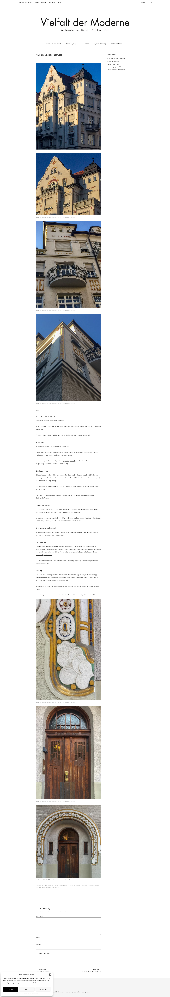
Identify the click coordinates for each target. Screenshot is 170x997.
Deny (27, 989)
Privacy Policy (27, 993)
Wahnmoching (58, 561)
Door (81, 885)
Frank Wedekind (64, 509)
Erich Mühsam (88, 509)
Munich (65, 885)
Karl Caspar (56, 435)
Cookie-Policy (19, 993)
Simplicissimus (75, 532)
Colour (77, 885)
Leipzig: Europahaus (42, 970)
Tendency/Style (71, 44)
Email (38, 944)
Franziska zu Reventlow (88, 885)
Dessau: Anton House (113, 61)
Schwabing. (39, 429)
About (59, 2)
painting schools (69, 461)
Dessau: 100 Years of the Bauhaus (116, 70)
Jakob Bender (97, 885)
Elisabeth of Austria (80, 475)
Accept (10, 989)
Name (38, 937)
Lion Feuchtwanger (76, 509)
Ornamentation (45, 887)
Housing (61, 885)
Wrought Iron (56, 887)
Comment (40, 916)
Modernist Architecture (25, 2)
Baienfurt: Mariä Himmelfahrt (91, 970)
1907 (74, 885)
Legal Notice (35, 993)
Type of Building (100, 44)
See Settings (43, 989)
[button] (50, 975)
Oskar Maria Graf (49, 512)
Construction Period (53, 44)
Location (86, 44)
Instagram (52, 2)
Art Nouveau (50, 885)
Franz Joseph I (60, 486)
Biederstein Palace (42, 498)
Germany (56, 885)
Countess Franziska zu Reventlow (47, 546)
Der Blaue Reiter (65, 518)
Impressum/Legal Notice (73, 992)
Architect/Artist (116, 44)
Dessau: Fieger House (113, 64)
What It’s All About (40, 2)
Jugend (85, 532)
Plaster (50, 887)
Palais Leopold (81, 495)
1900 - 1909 (44, 885)
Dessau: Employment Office (115, 67)
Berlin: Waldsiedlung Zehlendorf (116, 58)
